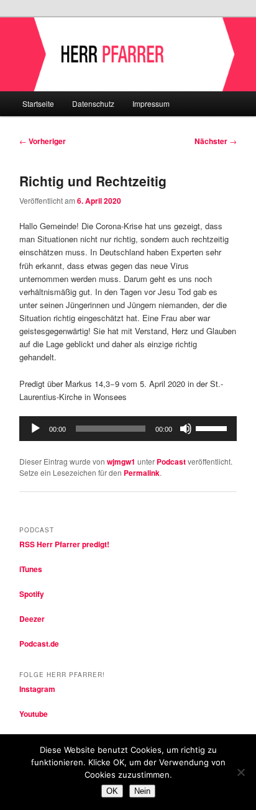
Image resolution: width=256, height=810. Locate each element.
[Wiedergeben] (35, 428)
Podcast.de (39, 643)
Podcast (171, 461)
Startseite (38, 103)
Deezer (32, 618)
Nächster (215, 141)
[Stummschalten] (186, 428)
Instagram (37, 688)
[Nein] (240, 772)
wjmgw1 (121, 461)
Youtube (33, 713)
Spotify (31, 593)
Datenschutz (93, 103)
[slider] (213, 427)
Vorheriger (42, 141)
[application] (127, 428)
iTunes (30, 569)
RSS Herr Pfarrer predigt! (64, 544)
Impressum (151, 103)
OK (112, 791)
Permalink (142, 472)
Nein (142, 791)
